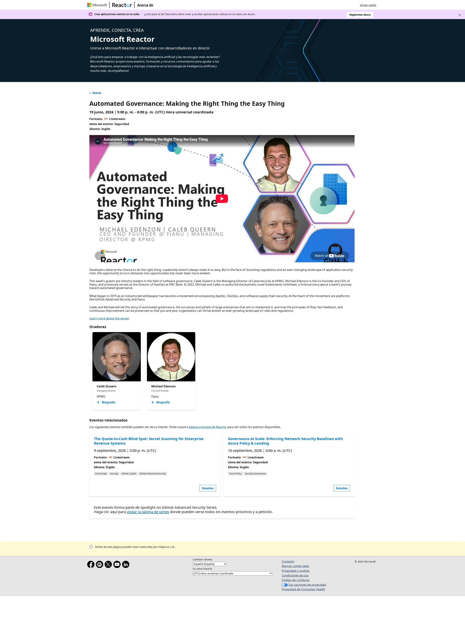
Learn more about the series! (109, 318)
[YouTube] (117, 565)
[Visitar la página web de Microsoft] (97, 5)
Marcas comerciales (295, 566)
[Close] (460, 15)
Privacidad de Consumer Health (303, 589)
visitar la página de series (148, 511)
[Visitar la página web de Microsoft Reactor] (122, 5)
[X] (109, 565)
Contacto (288, 561)
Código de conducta (295, 580)
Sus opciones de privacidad (307, 585)
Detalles (208, 488)
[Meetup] (100, 565)
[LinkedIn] (126, 565)
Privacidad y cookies (296, 571)
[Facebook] (91, 565)
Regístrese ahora (360, 14)
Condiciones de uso (295, 575)
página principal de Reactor (208, 427)
